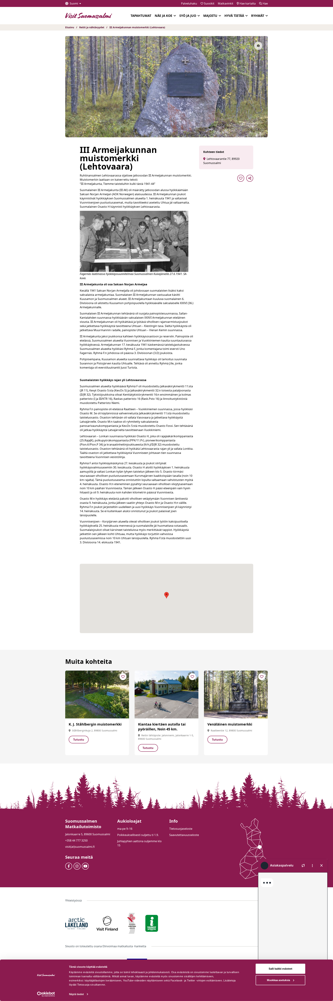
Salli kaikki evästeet (280, 968)
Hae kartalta (247, 3)
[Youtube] (85, 866)
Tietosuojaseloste (180, 829)
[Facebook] (68, 866)
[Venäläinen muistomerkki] (236, 694)
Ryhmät (257, 16)
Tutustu (78, 739)
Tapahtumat (141, 16)
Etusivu (69, 27)
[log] (292, 919)
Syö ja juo (187, 16)
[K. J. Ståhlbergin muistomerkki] (97, 694)
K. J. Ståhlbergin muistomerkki (95, 724)
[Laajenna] (175, 15)
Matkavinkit (225, 3)
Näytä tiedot (76, 994)
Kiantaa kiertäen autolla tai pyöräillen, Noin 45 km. (162, 726)
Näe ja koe (163, 16)
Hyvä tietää (234, 16)
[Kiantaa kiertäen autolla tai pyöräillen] (166, 694)
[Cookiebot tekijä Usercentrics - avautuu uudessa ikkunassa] (46, 994)
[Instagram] (77, 866)
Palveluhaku (189, 3)
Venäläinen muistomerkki (229, 724)
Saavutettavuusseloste (184, 835)
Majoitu (210, 16)
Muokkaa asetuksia (278, 979)
